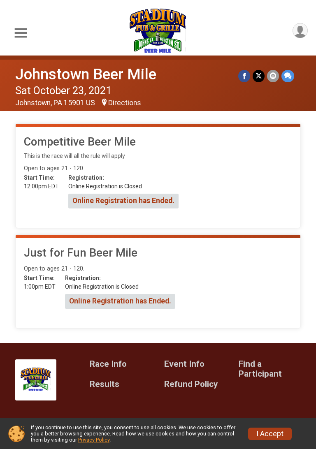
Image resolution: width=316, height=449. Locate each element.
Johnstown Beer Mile (85, 74)
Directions (124, 103)
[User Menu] (300, 30)
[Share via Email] (273, 76)
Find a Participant (260, 369)
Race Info (108, 364)
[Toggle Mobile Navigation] (20, 33)
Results (104, 384)
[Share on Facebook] (244, 76)
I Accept (269, 434)
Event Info (184, 364)
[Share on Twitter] (259, 76)
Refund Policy (191, 384)
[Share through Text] (287, 76)
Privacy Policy (93, 440)
